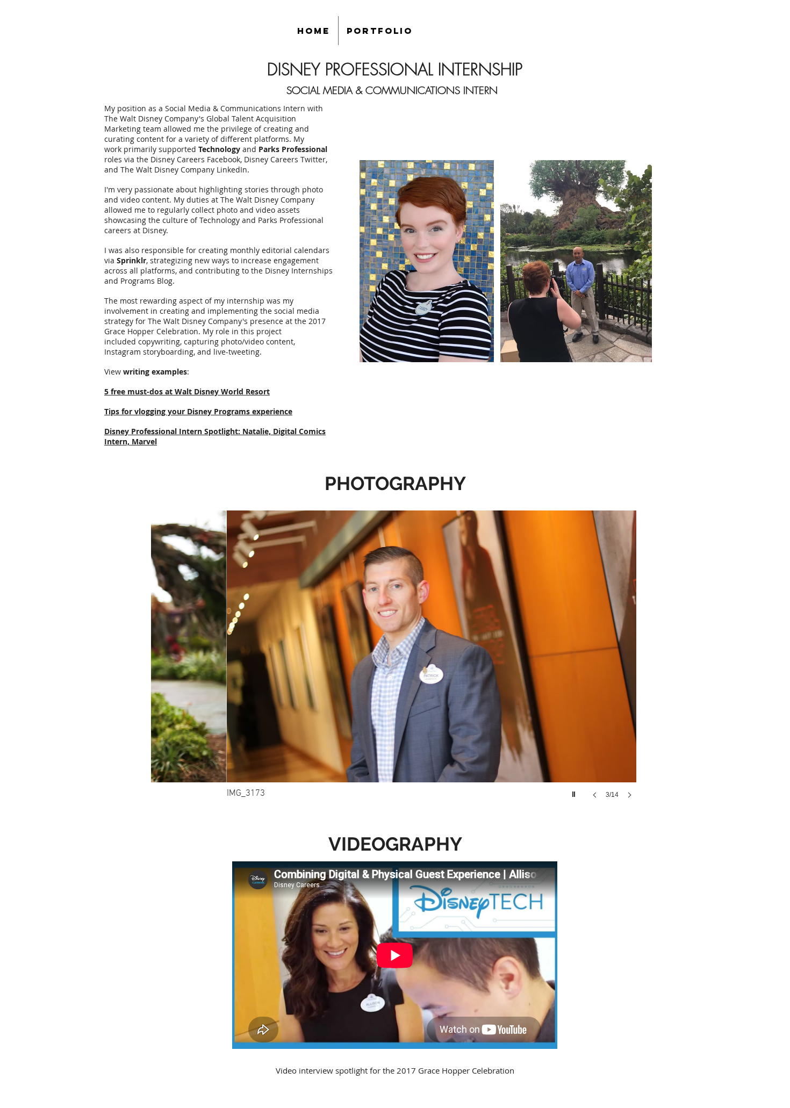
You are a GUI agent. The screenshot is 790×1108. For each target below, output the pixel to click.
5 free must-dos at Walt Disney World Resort (187, 391)
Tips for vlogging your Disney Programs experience (198, 411)
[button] (394, 665)
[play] (575, 791)
